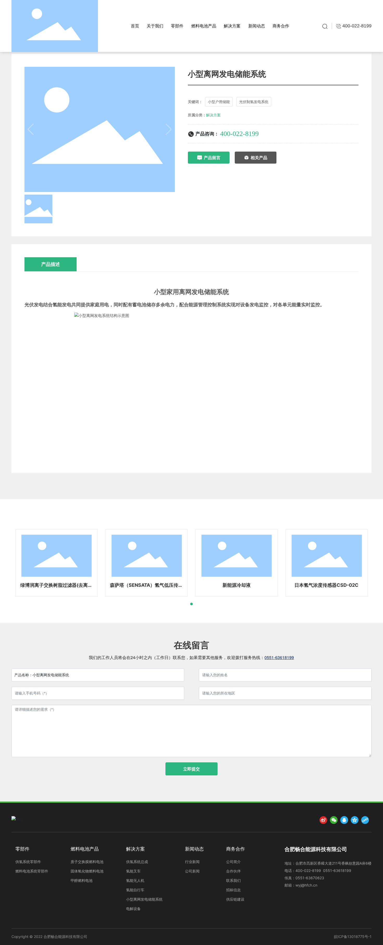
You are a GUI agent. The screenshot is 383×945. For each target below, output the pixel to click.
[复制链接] (365, 820)
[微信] (334, 820)
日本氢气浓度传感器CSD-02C (326, 585)
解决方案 (213, 115)
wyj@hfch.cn (306, 885)
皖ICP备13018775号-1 (353, 936)
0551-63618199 (279, 657)
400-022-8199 (239, 133)
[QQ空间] (355, 820)
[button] (191, 604)
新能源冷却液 (237, 585)
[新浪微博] (323, 820)
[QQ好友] (344, 820)
